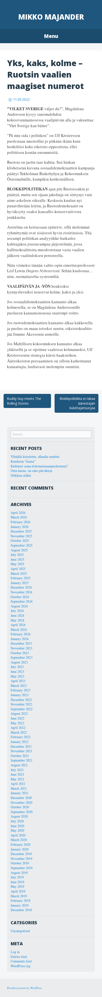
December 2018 (21, 910)
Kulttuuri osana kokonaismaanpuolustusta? (39, 466)
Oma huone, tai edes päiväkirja (31, 470)
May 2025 (17, 564)
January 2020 (19, 849)
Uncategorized (20, 931)
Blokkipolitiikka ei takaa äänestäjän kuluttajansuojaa (77, 403)
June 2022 (17, 718)
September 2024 (21, 601)
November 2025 (21, 536)
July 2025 (17, 554)
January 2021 (19, 793)
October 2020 (20, 807)
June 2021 (17, 774)
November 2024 (21, 592)
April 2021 (18, 783)
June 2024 (17, 615)
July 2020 (17, 821)
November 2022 (21, 704)
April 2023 (18, 681)
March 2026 (19, 517)
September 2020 (21, 811)
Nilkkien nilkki (21, 475)
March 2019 (19, 896)
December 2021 (21, 746)
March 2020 (19, 839)
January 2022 (19, 741)
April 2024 (18, 624)
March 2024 (19, 629)
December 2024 (21, 587)
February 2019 (20, 900)
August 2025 (19, 550)
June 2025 (17, 559)
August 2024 (19, 606)
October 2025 (20, 540)
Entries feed (19, 956)
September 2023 (21, 657)
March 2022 (19, 732)
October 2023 (20, 653)
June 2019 (17, 882)
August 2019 (19, 872)
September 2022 (21, 709)
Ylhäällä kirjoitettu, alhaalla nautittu (35, 456)
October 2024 (20, 597)
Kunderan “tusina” (23, 461)
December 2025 (21, 531)
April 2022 (18, 727)
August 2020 (19, 816)
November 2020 (21, 802)
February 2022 (20, 737)
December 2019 (21, 853)
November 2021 (21, 751)
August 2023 (19, 662)
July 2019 (17, 877)
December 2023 (21, 643)
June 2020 (17, 826)
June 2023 (17, 671)
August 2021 (19, 765)
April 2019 (18, 891)
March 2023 (19, 685)
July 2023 (17, 666)
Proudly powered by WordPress (24, 988)
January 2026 (19, 526)
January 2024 (19, 639)
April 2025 (18, 568)
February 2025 (20, 578)
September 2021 (21, 760)
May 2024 (17, 620)
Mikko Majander (51, 17)
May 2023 (17, 676)
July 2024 (17, 610)
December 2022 (21, 699)
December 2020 (21, 797)
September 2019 (21, 868)
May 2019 (17, 886)
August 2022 (19, 713)
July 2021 (17, 769)
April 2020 (18, 835)
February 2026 (20, 522)
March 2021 (19, 788)
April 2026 (18, 512)
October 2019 (20, 863)
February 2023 (20, 690)
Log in (15, 952)
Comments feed (21, 961)
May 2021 (17, 779)
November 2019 (21, 858)
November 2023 (21, 648)
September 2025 (21, 545)
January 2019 (19, 905)
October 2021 (20, 755)
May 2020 (17, 830)
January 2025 (19, 582)
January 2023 (19, 695)
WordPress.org (20, 966)
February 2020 (20, 844)
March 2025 (19, 573)
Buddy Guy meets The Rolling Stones (24, 401)
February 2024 (20, 634)
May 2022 (17, 723)
